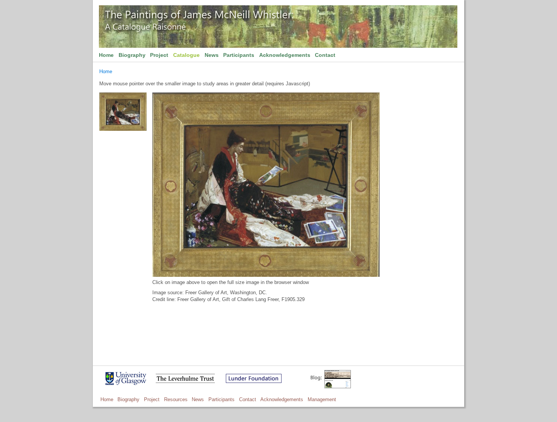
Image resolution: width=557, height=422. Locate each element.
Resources (176, 399)
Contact (325, 55)
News (212, 55)
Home (106, 55)
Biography (132, 55)
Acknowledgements (284, 55)
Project (159, 55)
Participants (238, 55)
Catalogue (186, 55)
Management (322, 399)
